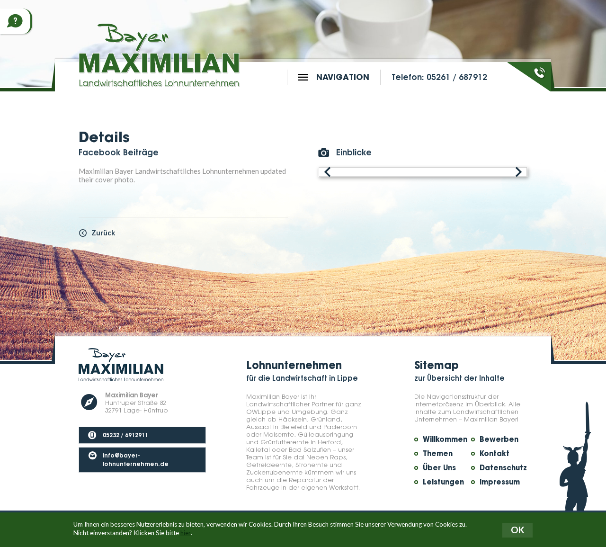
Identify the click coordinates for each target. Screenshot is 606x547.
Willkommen (445, 439)
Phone (540, 72)
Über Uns (439, 468)
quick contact (15, 21)
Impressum (500, 482)
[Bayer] (159, 55)
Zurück (103, 232)
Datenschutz (503, 468)
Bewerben (499, 439)
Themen (438, 453)
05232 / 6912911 (125, 434)
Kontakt (494, 453)
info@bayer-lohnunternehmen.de (136, 459)
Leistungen (443, 482)
